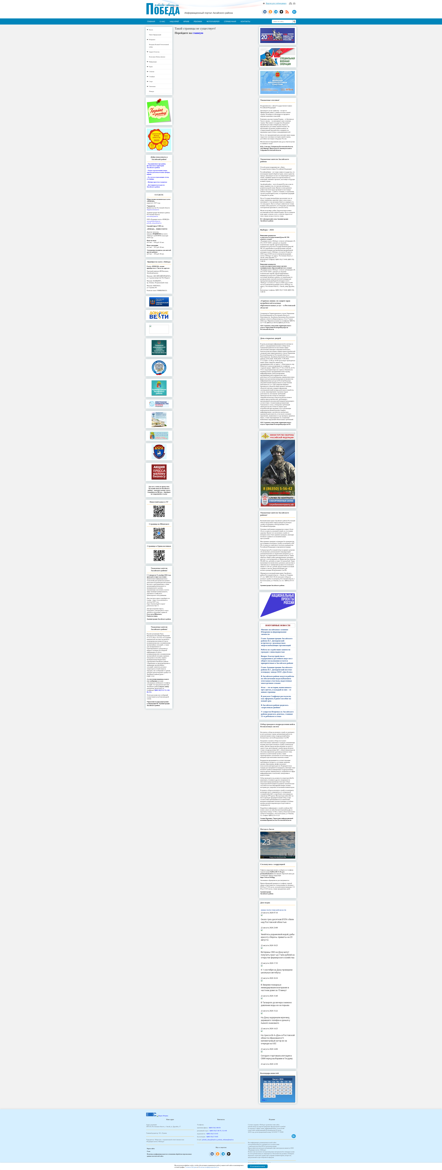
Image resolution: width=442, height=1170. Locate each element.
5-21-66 (224, 1131)
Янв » (264, 1100)
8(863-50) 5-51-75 (160, 690)
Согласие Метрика (191, 1167)
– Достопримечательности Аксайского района (155, 186)
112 (150, 692)
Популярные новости (277, 625)
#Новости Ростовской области (273, 910)
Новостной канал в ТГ (159, 502)
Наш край (174, 21)
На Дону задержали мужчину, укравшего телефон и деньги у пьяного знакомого (275, 1020)
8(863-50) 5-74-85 (212, 1137)
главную (198, 32)
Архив (186, 21)
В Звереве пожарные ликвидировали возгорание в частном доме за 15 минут (275, 988)
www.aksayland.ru (152, 216)
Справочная (230, 21)
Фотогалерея (213, 21)
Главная (151, 21)
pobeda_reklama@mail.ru (225, 1140)
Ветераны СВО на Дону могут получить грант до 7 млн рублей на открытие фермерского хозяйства (278, 955)
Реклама (198, 21)
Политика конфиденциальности (209, 1167)
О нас (162, 21)
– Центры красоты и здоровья (157, 182)
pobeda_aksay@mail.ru (154, 223)
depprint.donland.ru (153, 210)
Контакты (245, 21)
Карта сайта (151, 1148)
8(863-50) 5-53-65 (212, 1134)
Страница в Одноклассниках (159, 546)
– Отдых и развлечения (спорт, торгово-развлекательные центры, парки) (158, 172)
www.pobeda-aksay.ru (153, 221)
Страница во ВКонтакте (159, 524)
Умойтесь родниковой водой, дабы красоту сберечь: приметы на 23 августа (278, 937)
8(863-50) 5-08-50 (215, 1128)
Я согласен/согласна (257, 1166)
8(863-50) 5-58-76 (215, 1131)
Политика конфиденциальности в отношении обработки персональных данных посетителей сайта (169, 1155)
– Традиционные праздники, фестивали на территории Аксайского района (156, 165)
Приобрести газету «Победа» (159, 262)
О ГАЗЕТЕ (159, 195)
